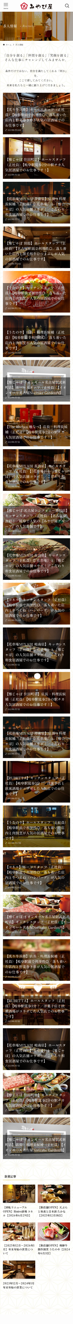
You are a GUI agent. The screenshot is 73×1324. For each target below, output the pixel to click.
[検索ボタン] (67, 6)
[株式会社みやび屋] (36, 6)
